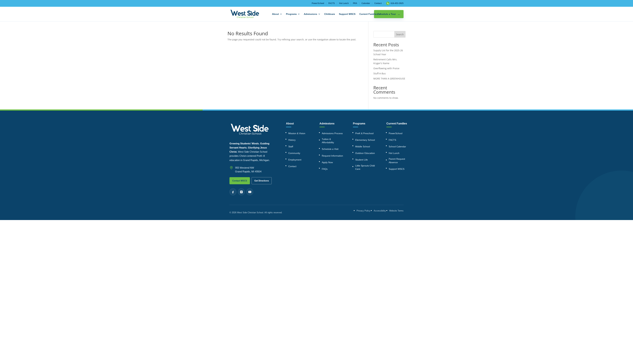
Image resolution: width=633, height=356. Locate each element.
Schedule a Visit (330, 149)
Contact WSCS (239, 180)
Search (400, 34)
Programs (291, 14)
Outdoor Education (365, 153)
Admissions (310, 14)
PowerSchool (318, 3)
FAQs (325, 169)
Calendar (366, 3)
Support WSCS (347, 14)
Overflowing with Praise (386, 68)
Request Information (332, 155)
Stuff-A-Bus (379, 73)
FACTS (331, 3)
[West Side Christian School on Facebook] (232, 191)
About (275, 14)
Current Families (368, 14)
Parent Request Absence (397, 160)
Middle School (362, 146)
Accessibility (380, 210)
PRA (355, 3)
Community (294, 153)
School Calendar (397, 146)
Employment (294, 159)
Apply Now (327, 162)
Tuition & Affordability (328, 141)
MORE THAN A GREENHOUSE (389, 78)
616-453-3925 (397, 3)
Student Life (361, 159)
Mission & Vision (296, 133)
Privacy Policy (363, 210)
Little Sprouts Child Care (365, 167)
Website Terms (396, 210)
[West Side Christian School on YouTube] (249, 191)
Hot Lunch (344, 3)
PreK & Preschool (364, 133)
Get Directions (261, 180)
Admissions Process (332, 133)
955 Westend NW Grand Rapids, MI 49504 (248, 169)
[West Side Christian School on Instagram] (241, 191)
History (292, 140)
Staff (290, 146)
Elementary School (365, 140)
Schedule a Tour (386, 14)
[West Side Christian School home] (244, 14)
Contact (378, 3)
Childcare (329, 14)
